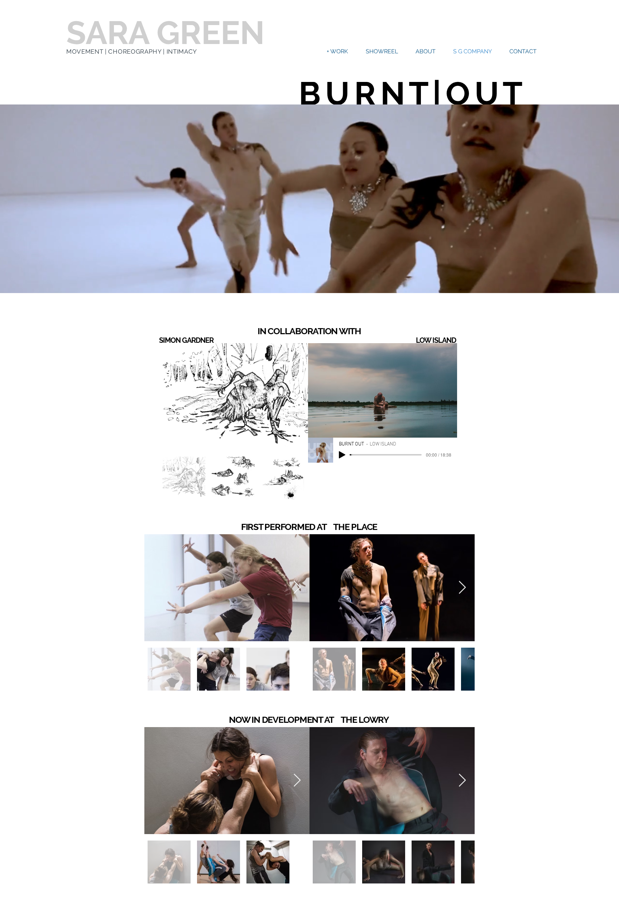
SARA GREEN (165, 33)
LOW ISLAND (436, 340)
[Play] (342, 454)
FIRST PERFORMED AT (287, 526)
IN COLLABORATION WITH (309, 331)
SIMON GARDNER (186, 340)
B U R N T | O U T (410, 93)
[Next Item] (296, 397)
